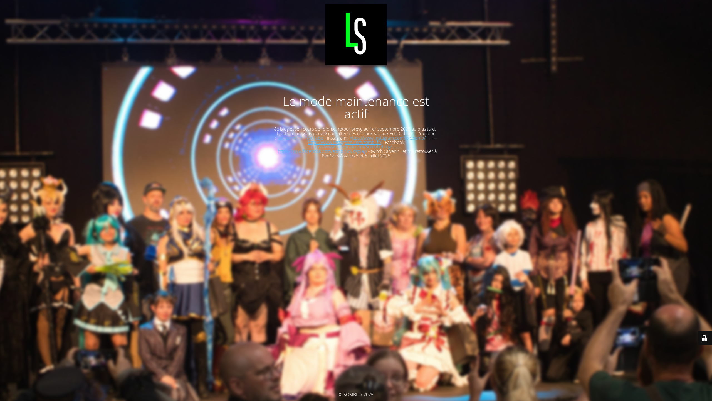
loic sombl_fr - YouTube (300, 138)
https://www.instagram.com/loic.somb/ (388, 138)
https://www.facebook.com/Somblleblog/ (351, 147)
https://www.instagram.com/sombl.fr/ (344, 142)
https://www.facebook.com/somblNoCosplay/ (322, 151)
